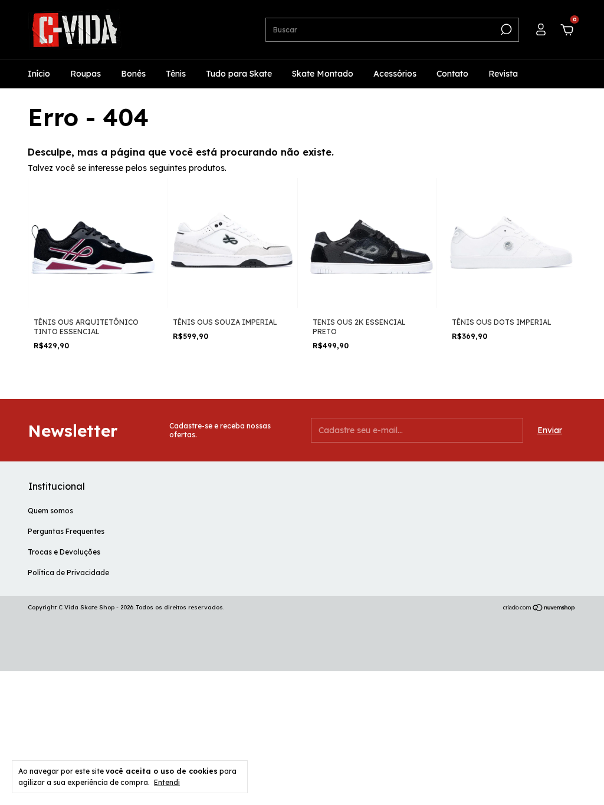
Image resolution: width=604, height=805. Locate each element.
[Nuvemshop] (539, 608)
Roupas (85, 73)
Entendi (167, 782)
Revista (503, 73)
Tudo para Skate (239, 73)
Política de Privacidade (68, 572)
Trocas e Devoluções (64, 551)
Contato (452, 73)
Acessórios (394, 73)
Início (39, 73)
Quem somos (50, 510)
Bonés (133, 73)
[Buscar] (505, 29)
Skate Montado (322, 73)
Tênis (176, 73)
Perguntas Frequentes (66, 531)
